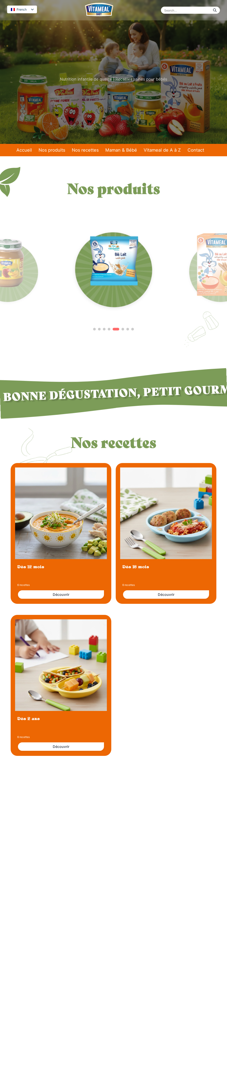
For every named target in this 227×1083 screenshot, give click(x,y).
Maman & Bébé (121, 150)
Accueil (24, 150)
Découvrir (61, 594)
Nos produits (52, 150)
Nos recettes (85, 150)
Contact (196, 150)
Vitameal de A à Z (162, 150)
